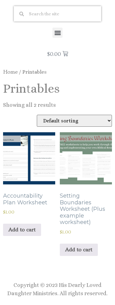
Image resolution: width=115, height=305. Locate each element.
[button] (57, 33)
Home (10, 72)
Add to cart (22, 229)
